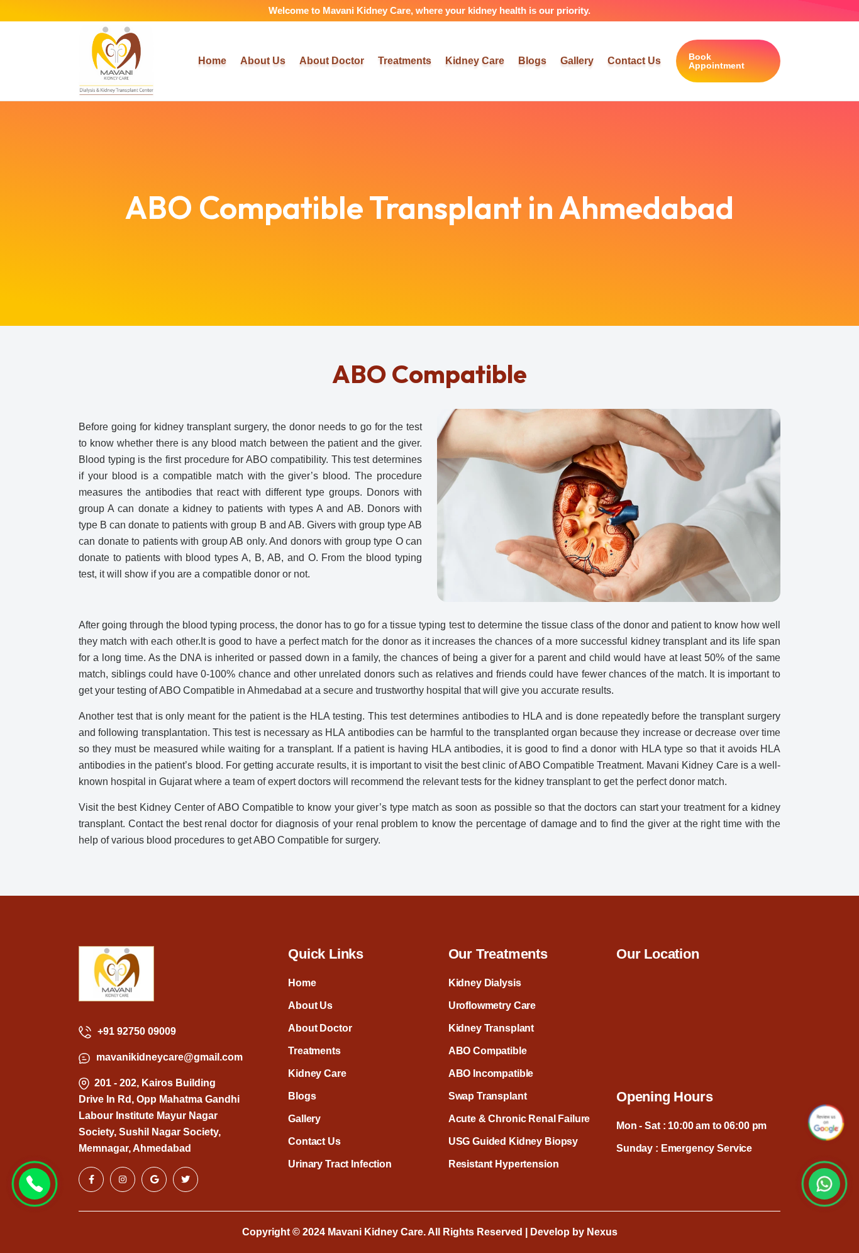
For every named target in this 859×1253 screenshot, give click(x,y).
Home (302, 982)
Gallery (304, 1118)
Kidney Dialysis (484, 982)
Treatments (314, 1050)
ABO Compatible (487, 1050)
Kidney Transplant (491, 1028)
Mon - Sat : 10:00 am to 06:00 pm (691, 1125)
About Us (310, 1005)
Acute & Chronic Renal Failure (519, 1118)
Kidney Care (317, 1073)
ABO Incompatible (491, 1073)
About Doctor (320, 1028)
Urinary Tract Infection (340, 1164)
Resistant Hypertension (503, 1164)
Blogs (302, 1096)
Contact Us (314, 1141)
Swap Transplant (487, 1096)
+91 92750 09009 (136, 1031)
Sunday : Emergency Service (684, 1148)
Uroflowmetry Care (492, 1005)
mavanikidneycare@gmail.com (169, 1057)
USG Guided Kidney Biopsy (513, 1141)
